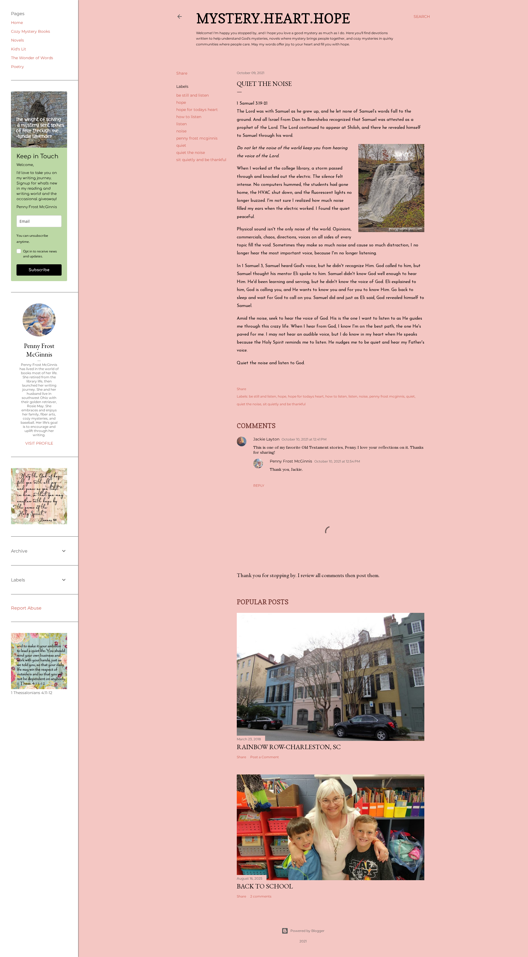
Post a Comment (264, 757)
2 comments (260, 896)
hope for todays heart (197, 109)
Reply (258, 485)
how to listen (188, 116)
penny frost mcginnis (197, 138)
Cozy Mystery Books (30, 31)
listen (181, 123)
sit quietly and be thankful (201, 159)
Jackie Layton (266, 439)
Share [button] (181, 73)
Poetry (17, 66)
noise (181, 131)
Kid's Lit (18, 49)
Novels (17, 40)
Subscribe (39, 270)
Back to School (265, 886)
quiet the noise (190, 152)
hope (181, 102)
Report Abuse (26, 608)
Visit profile (39, 443)
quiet (181, 145)
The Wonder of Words (32, 57)
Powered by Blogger (307, 931)
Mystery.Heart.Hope (273, 18)
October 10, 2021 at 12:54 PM (337, 461)
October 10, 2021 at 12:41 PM (304, 439)
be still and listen (192, 95)
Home (17, 22)
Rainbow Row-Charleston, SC (289, 747)
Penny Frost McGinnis (291, 461)
